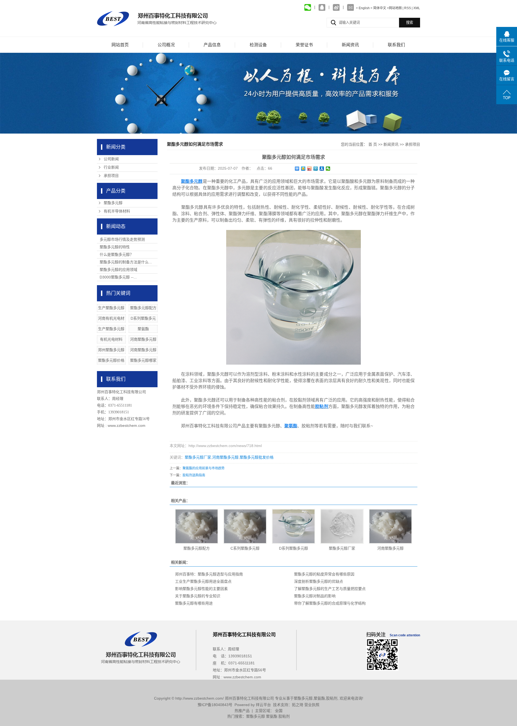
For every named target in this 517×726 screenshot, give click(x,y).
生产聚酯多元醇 (111, 308)
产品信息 (212, 45)
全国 (278, 710)
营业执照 (311, 705)
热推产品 (242, 710)
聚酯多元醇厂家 (198, 457)
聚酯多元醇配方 (143, 308)
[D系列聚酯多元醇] (293, 526)
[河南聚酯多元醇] (390, 526)
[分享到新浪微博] (309, 168)
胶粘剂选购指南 (194, 475)
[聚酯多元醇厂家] (342, 526)
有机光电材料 (111, 339)
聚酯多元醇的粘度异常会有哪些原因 (324, 574)
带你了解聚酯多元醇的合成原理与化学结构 (330, 603)
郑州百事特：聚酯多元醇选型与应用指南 (209, 574)
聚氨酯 (143, 329)
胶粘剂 (331, 698)
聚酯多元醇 (113, 203)
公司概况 (166, 45)
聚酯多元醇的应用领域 (118, 269)
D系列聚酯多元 (143, 318)
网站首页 (120, 45)
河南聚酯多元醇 (143, 339)
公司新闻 (111, 159)
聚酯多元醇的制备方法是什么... (126, 262)
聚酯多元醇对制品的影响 (315, 596)
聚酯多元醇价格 (111, 360)
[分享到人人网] (322, 168)
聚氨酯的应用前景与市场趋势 (204, 468)
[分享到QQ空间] (303, 168)
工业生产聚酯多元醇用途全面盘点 (203, 581)
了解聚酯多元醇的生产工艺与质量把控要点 (330, 589)
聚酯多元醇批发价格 (257, 457)
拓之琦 (297, 705)
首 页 (372, 144)
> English (363, 8)
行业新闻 (111, 167)
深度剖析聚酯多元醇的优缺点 (318, 581)
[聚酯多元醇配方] (196, 526)
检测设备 (258, 45)
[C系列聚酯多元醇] (245, 526)
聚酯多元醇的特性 (115, 247)
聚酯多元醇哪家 (143, 360)
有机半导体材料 (117, 211)
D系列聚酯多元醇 (293, 548)
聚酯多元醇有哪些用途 (194, 603)
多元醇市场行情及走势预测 (122, 239)
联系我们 (396, 45)
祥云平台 (263, 705)
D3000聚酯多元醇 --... (118, 277)
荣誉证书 (304, 45)
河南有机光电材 (111, 318)
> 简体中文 (378, 8)
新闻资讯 (350, 45)
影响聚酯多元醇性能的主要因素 (201, 589)
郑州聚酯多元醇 (111, 350)
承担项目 (111, 176)
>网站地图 (394, 8)
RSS (407, 8)
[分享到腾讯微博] (315, 168)
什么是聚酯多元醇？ (117, 254)
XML (416, 8)
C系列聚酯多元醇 (245, 548)
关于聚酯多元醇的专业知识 (197, 596)
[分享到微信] (328, 168)
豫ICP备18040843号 (215, 705)
